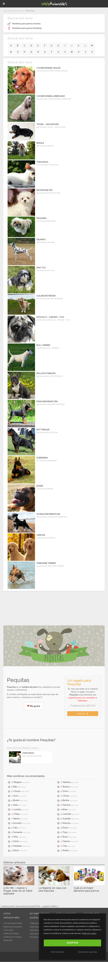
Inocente (17, 823)
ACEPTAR (72, 943)
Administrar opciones (87, 952)
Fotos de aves (35, 934)
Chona (66, 796)
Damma (66, 805)
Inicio (5, 11)
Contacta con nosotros (12, 937)
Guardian (66, 818)
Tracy (65, 832)
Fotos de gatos (36, 930)
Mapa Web (7, 940)
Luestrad (66, 814)
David (16, 850)
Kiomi (16, 841)
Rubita (66, 850)
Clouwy (17, 791)
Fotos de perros (36, 927)
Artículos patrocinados (12, 923)
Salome (66, 841)
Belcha (65, 800)
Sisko (15, 805)
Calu (15, 827)
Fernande (17, 832)
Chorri (65, 791)
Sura (16, 796)
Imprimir (81, 713)
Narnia (16, 818)
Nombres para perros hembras (27, 28)
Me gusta (34, 706)
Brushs (16, 800)
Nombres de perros (16, 11)
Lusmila (17, 809)
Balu (15, 787)
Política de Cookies (11, 933)
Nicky (65, 809)
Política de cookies (89, 933)
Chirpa (17, 814)
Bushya (66, 787)
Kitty (16, 837)
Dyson (65, 827)
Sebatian (17, 846)
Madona (66, 782)
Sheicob (66, 823)
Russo (65, 837)
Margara (17, 782)
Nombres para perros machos (26, 24)
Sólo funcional (57, 952)
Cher (65, 846)
